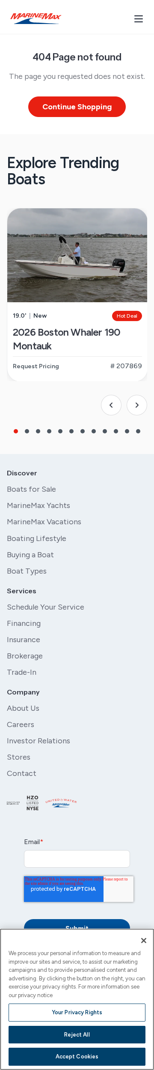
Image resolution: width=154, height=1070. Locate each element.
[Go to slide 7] (82, 431)
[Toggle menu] (138, 19)
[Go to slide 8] (94, 431)
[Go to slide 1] (16, 431)
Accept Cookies (77, 1056)
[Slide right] (137, 405)
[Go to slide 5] (60, 431)
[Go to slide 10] (116, 431)
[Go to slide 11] (127, 431)
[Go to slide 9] (105, 431)
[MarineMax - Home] (36, 18)
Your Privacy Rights (77, 1012)
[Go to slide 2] (27, 431)
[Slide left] (111, 405)
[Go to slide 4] (49, 431)
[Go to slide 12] (138, 431)
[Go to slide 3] (38, 431)
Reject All (76, 1034)
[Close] (143, 940)
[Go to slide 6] (71, 431)
